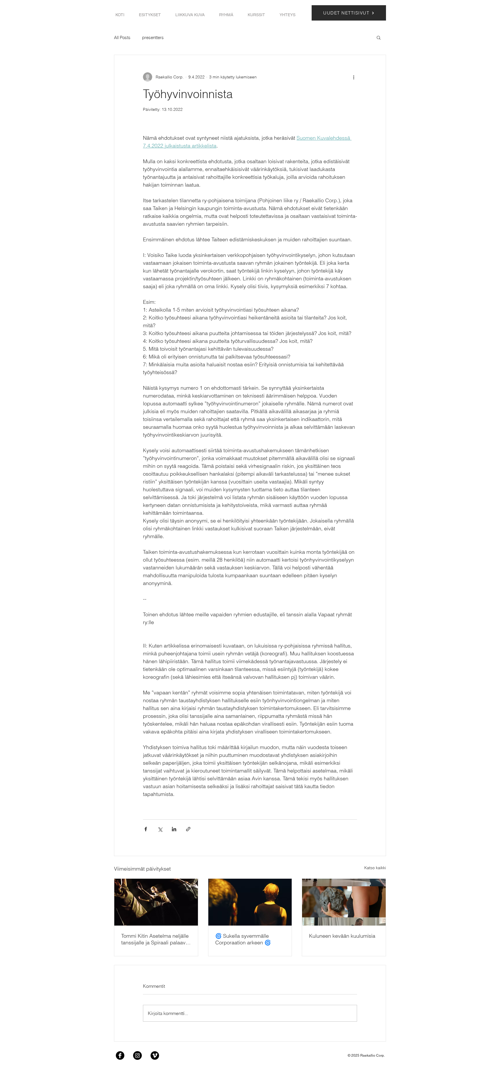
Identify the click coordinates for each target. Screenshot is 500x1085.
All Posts (122, 37)
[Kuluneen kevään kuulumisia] (344, 902)
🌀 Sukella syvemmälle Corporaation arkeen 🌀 (243, 939)
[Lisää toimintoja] (353, 76)
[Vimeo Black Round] (154, 1055)
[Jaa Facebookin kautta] (145, 829)
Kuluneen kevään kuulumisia (342, 936)
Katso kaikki (375, 867)
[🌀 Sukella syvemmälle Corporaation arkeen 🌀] (250, 902)
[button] (150, 15)
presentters (153, 37)
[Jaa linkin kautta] (188, 829)
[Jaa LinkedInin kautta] (174, 829)
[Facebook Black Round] (120, 1055)
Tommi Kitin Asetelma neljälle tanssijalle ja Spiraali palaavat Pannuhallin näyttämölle (155, 939)
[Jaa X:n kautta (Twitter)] (160, 829)
